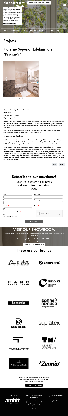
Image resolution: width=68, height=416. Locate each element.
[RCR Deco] (18, 323)
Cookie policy (7, 23)
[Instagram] (39, 402)
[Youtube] (34, 407)
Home (6, 31)
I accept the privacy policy (11, 212)
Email (35, 206)
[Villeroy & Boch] (18, 363)
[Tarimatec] (18, 343)
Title (4, 200)
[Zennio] (49, 363)
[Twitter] (28, 402)
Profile (5, 206)
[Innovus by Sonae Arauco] (49, 303)
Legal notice (55, 398)
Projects (33, 31)
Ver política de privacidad (10, 216)
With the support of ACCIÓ (55, 404)
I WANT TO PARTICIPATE (34, 385)
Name (5, 194)
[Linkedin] (34, 402)
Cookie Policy (55, 401)
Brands (24, 31)
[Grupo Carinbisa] (49, 283)
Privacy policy (55, 400)
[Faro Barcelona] (18, 283)
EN (64, 5)
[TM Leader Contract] (49, 343)
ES (62, 5)
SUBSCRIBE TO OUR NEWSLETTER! (39, 3)
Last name (37, 194)
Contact (60, 31)
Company (37, 200)
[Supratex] (49, 323)
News (51, 31)
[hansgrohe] (18, 303)
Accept (14, 23)
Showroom (15, 31)
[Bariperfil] (49, 262)
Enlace (18, 118)
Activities (42, 31)
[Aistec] (18, 262)
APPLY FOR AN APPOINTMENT (34, 245)
